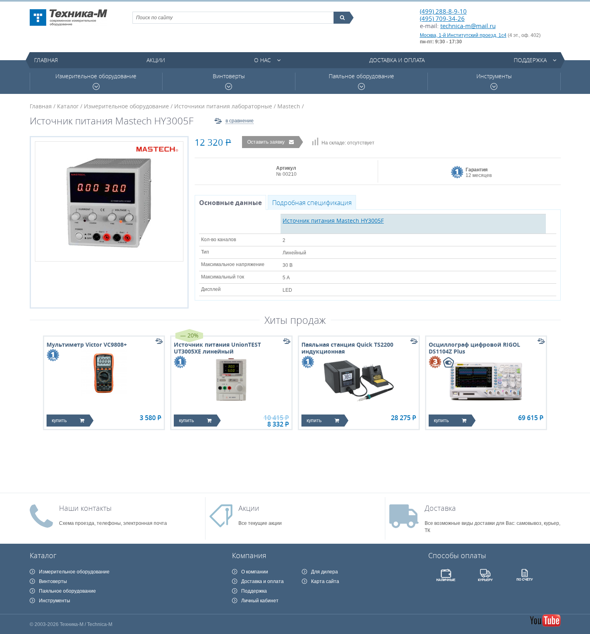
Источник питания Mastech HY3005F (333, 220)
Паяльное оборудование (361, 76)
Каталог (68, 106)
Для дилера (324, 572)
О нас (262, 60)
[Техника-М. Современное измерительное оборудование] (68, 17)
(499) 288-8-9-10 (443, 11)
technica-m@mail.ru (468, 26)
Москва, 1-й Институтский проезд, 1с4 (463, 35)
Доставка (440, 508)
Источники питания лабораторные (223, 106)
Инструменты (494, 76)
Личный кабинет (260, 601)
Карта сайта (325, 581)
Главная (46, 60)
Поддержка (530, 60)
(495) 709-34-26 (442, 18)
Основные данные (230, 202)
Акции (155, 60)
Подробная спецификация (312, 202)
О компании (254, 572)
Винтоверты (229, 76)
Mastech (288, 106)
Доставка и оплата (397, 60)
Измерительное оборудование (95, 76)
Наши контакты (85, 508)
